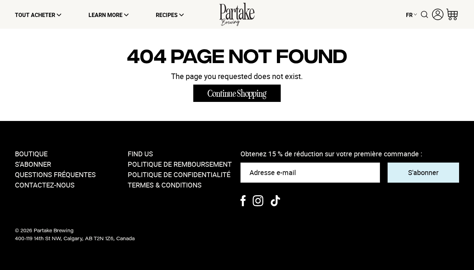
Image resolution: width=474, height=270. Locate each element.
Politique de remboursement (180, 164)
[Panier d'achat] (452, 14)
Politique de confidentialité (179, 174)
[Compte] (438, 14)
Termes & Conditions (165, 185)
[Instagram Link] (258, 201)
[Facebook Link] (243, 201)
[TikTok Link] (275, 201)
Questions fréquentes (55, 174)
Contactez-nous (45, 185)
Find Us (140, 153)
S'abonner (33, 164)
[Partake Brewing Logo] (237, 14)
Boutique (31, 153)
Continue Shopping (237, 93)
